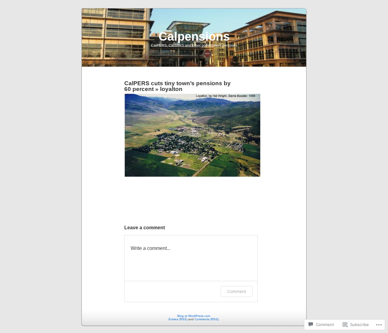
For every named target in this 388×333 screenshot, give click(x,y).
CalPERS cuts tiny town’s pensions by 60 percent (177, 86)
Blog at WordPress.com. (194, 316)
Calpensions (194, 36)
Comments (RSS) (207, 319)
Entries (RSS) (178, 319)
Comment (236, 291)
